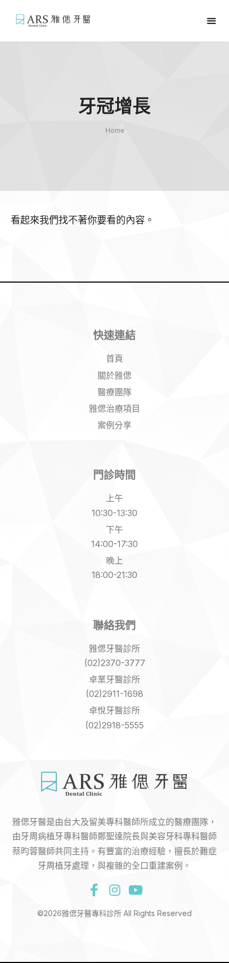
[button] (211, 20)
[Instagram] (114, 890)
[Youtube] (135, 890)
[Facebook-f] (93, 890)
